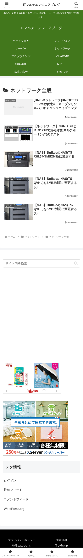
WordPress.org (14, 508)
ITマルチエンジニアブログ (41, 4)
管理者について (21, 545)
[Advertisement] (41, 315)
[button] (76, 263)
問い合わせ (61, 545)
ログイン (10, 480)
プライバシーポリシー (21, 540)
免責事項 (61, 540)
